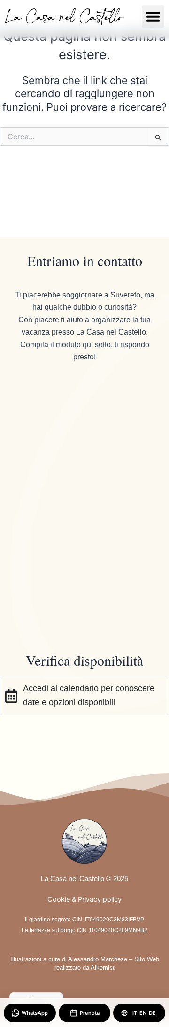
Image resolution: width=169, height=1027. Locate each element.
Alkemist (103, 967)
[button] (153, 16)
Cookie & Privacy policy (84, 899)
